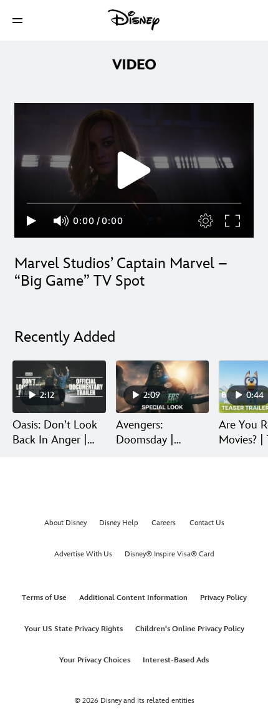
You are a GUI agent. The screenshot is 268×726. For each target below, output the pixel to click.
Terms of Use (44, 598)
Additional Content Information (133, 598)
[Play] (31, 221)
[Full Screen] (233, 221)
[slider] (134, 203)
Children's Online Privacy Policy (189, 629)
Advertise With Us (83, 554)
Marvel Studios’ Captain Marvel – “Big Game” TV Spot (120, 272)
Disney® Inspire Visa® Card (169, 554)
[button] (17, 20)
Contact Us (206, 523)
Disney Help (118, 523)
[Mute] (62, 221)
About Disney (65, 523)
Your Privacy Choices (94, 660)
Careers (163, 523)
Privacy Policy (223, 598)
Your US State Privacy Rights (73, 629)
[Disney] (134, 20)
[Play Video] (134, 170)
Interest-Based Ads (176, 660)
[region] (134, 170)
